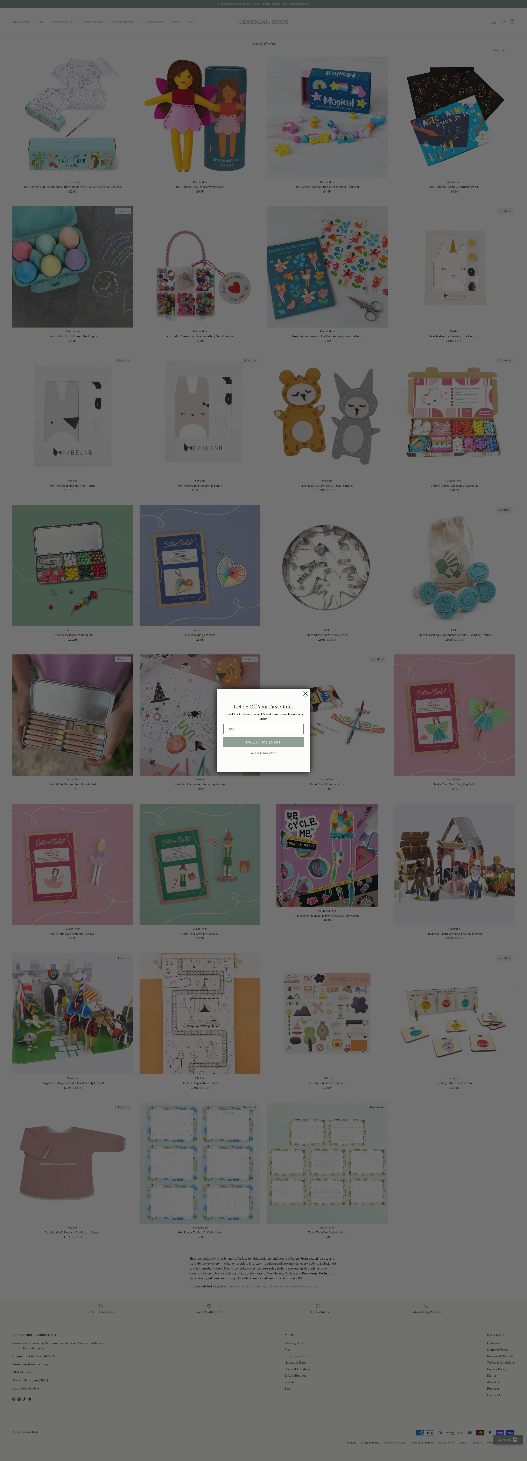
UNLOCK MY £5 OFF (263, 742)
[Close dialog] (305, 693)
